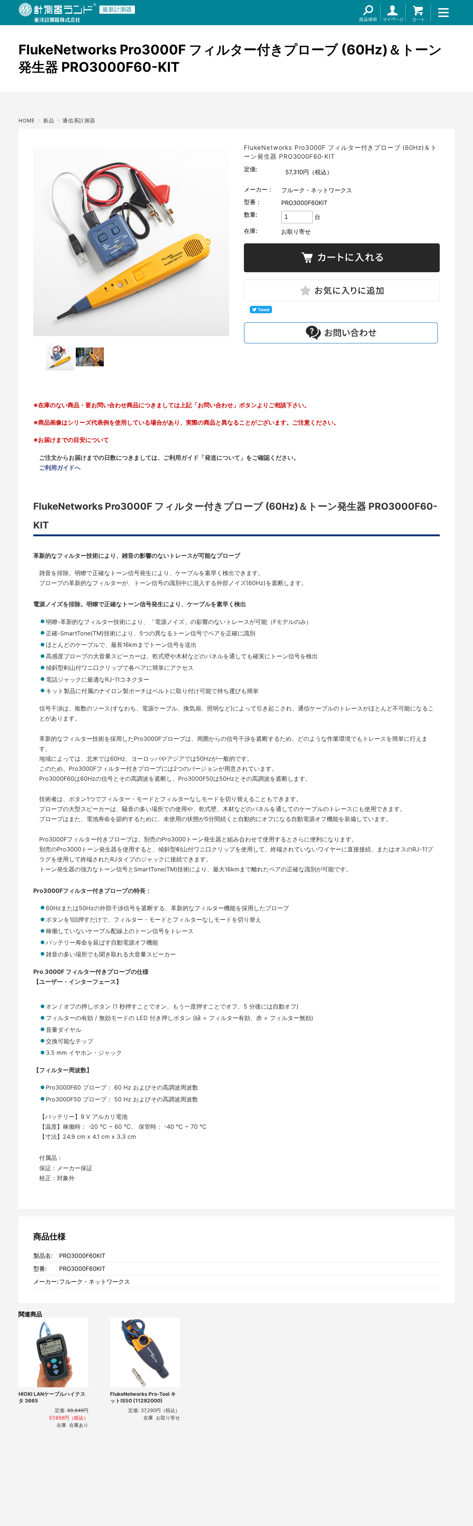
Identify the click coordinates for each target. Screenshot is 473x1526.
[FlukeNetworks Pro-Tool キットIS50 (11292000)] (145, 1353)
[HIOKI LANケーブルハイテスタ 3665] (53, 1353)
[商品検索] (368, 12)
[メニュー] (443, 12)
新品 (48, 120)
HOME (26, 120)
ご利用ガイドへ (60, 467)
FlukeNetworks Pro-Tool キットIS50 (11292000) (143, 1397)
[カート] (418, 12)
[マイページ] (393, 12)
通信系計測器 (78, 120)
